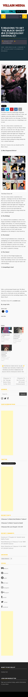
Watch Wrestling (5, 546)
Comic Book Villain (16, 366)
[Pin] (12, 109)
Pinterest (5, 573)
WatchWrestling (5, 542)
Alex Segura (11, 368)
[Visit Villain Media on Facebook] (8, 399)
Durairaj (3, 537)
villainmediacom (7, 43)
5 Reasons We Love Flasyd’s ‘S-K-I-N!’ (12, 527)
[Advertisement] (7, 433)
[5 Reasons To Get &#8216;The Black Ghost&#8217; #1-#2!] (6, 330)
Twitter (5, 602)
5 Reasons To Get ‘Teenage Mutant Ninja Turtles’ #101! (7, 381)
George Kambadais (15, 370)
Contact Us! (4, 672)
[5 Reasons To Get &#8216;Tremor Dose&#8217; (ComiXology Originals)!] (18, 330)
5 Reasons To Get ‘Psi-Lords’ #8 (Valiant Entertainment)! (20, 381)
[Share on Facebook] (3, 109)
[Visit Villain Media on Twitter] (5, 399)
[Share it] (16, 109)
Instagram (6, 588)
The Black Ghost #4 (17, 372)
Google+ (6, 592)
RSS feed (5, 583)
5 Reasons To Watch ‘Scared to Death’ (12, 523)
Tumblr (5, 597)
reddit (5, 578)
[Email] (20, 109)
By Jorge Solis (5, 304)
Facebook (5, 607)
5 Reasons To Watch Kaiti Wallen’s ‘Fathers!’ (14, 519)
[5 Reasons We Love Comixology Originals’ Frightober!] (6, 348)
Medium (6, 568)
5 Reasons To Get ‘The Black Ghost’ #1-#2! (5, 335)
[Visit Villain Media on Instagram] (2, 399)
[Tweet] (7, 109)
